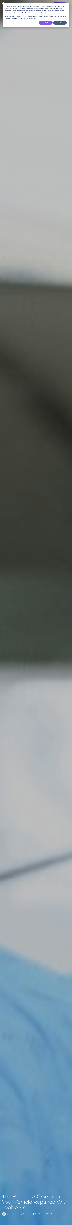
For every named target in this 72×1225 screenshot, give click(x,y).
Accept (46, 22)
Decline (60, 22)
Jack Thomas (13, 1214)
